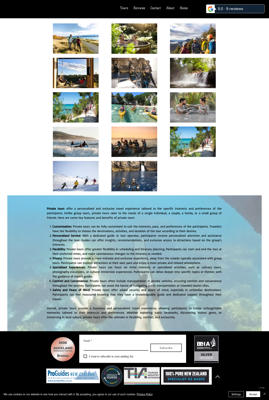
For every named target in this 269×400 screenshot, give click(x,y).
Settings (236, 394)
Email (88, 340)
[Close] (264, 394)
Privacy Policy (145, 394)
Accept (253, 394)
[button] (155, 8)
